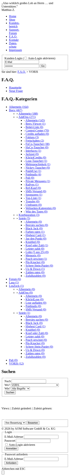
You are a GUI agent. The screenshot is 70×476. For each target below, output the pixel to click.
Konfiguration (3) (29, 215)
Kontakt (13, 39)
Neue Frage (16, 90)
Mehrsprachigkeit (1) (38, 164)
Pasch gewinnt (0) (36, 339)
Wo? (7, 385)
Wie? (7, 388)
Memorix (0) (33, 255)
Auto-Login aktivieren (40, 58)
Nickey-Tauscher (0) (38, 167)
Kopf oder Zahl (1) (37, 245)
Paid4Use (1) (33, 171)
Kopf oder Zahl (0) (37, 333)
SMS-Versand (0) (36, 191)
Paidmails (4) (33, 174)
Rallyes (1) (32, 184)
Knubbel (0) (33, 242)
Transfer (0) (32, 201)
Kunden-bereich (14, 24)
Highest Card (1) (35, 235)
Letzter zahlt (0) (35, 248)
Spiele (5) (24, 218)
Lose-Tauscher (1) (36, 160)
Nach (7, 381)
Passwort (9, 440)
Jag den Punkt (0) (36, 238)
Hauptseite (15, 87)
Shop (12, 19)
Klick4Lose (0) (34, 299)
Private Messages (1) (38, 181)
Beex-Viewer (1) (35, 123)
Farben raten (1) (35, 231)
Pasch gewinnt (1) (36, 258)
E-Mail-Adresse (13, 436)
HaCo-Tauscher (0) (37, 147)
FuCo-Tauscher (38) (37, 144)
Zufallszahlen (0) (36, 275)
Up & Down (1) (35, 269)
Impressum (15, 50)
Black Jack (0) (34, 228)
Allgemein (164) (18, 106)
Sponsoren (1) (34, 194)
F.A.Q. (13, 36)
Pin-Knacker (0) (35, 262)
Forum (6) (15, 279)
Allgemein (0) (33, 221)
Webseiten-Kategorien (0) (41, 208)
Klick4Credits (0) (36, 157)
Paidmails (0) (33, 306)
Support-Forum (14, 31)
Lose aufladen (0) (36, 302)
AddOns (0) (25, 292)
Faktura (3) (32, 137)
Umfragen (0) (34, 204)
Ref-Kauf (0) (33, 187)
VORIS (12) (16, 363)
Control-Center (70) (37, 130)
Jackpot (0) (32, 154)
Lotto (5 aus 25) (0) (37, 252)
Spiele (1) (24, 312)
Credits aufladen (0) (37, 133)
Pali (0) (30, 177)
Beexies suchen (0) (37, 225)
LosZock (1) (16, 285)
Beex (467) (15, 110)
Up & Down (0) (35, 350)
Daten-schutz (13, 45)
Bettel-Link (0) (34, 127)
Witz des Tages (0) (36, 211)
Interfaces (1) (33, 150)
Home (12, 16)
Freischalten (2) (35, 140)
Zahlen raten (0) (35, 272)
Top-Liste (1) (33, 198)
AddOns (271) (27, 117)
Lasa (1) (14, 282)
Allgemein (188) (28, 113)
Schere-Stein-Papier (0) (39, 265)
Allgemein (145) (35, 120)
